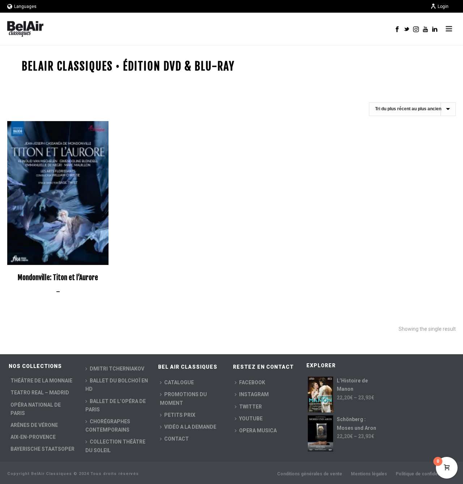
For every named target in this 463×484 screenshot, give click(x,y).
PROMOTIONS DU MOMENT (183, 398)
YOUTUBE (251, 418)
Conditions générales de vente (309, 473)
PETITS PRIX (179, 415)
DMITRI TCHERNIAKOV (117, 369)
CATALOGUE (179, 382)
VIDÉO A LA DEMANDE (190, 427)
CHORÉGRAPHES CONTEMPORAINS (107, 426)
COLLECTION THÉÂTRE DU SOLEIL (115, 446)
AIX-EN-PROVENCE (33, 437)
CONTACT (176, 439)
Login (443, 6)
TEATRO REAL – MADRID (39, 392)
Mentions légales (369, 473)
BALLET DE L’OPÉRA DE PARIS (115, 405)
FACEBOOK (252, 382)
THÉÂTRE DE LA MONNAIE (41, 381)
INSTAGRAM (254, 394)
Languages (25, 6)
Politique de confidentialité (423, 473)
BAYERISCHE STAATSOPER (42, 449)
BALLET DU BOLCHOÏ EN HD (116, 385)
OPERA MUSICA (258, 430)
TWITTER (250, 407)
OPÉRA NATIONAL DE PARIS (35, 409)
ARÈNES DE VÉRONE (34, 425)
